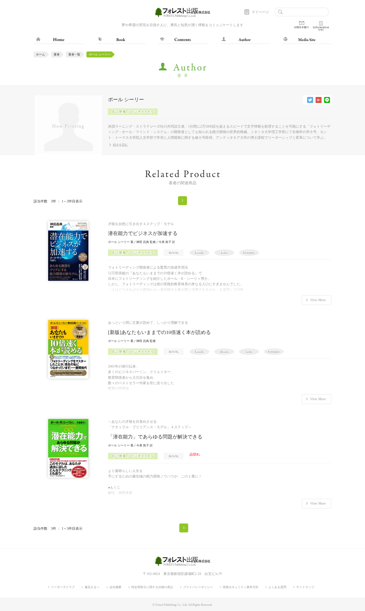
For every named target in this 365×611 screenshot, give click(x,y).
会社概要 (115, 587)
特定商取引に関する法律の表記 (152, 587)
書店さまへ (92, 587)
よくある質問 (277, 587)
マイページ (260, 12)
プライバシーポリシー (198, 587)
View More (318, 300)
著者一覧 (74, 54)
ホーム (40, 54)
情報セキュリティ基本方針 (240, 587)
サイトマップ (305, 587)
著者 (57, 54)
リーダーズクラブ (63, 587)
